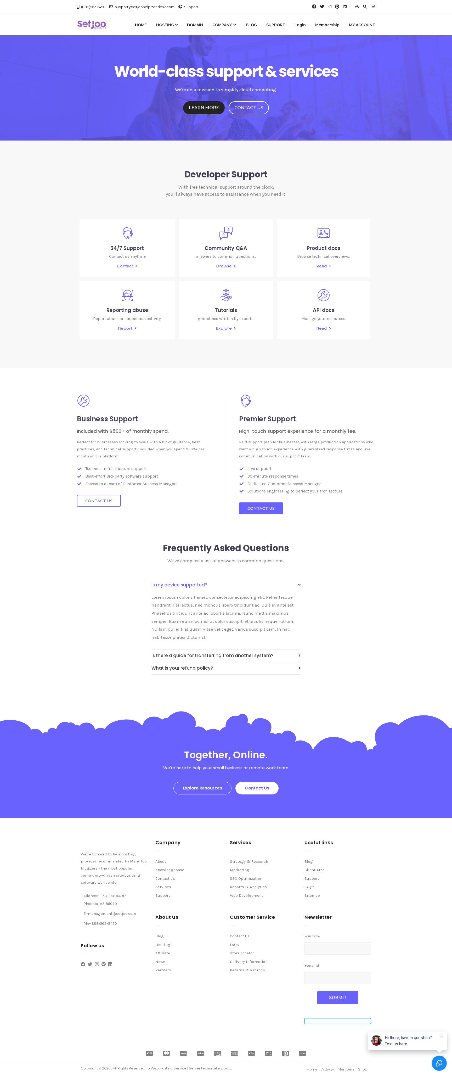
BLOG (251, 25)
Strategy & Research (249, 861)
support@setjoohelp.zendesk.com (144, 7)
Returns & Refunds (247, 970)
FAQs (234, 944)
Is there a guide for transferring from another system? (212, 655)
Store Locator (242, 953)
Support (191, 7)
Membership (327, 25)
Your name (312, 936)
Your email (312, 965)
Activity (327, 1069)
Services (163, 886)
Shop (362, 1069)
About (160, 861)
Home (312, 1069)
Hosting (162, 944)
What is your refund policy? (182, 668)
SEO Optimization (246, 878)
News (160, 961)
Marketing (239, 869)
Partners (163, 970)
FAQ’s (309, 886)
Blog (159, 936)
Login (300, 25)
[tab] (226, 585)
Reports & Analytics (248, 886)
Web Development (246, 895)
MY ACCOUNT (362, 25)
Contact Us (240, 936)
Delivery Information (249, 961)
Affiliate (162, 953)
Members (346, 1069)
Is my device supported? (179, 585)
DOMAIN (195, 25)
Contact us (165, 878)
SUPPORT (275, 25)
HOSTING (165, 25)
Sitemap (312, 895)
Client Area (314, 869)
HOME (141, 25)
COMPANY (222, 25)
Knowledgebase (169, 869)
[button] (204, 107)
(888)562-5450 (93, 7)
